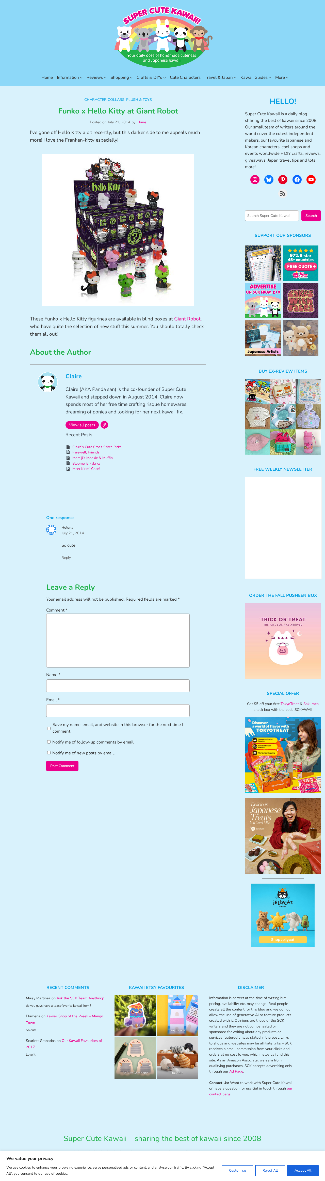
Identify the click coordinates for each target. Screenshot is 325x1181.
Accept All (303, 1170)
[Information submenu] (81, 77)
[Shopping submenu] (131, 77)
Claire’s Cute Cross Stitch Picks (97, 447)
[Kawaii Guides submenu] (270, 77)
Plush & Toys (139, 99)
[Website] (104, 425)
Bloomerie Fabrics (86, 463)
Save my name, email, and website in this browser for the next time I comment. (118, 728)
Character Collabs (104, 99)
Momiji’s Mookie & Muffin (92, 457)
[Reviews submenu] (105, 77)
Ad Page (236, 1071)
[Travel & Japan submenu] (235, 77)
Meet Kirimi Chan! (86, 468)
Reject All (270, 1170)
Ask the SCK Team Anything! (80, 998)
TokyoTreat (290, 703)
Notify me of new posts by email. (83, 753)
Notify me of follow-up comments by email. (93, 742)
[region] (162, 1166)
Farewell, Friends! (86, 452)
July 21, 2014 (72, 533)
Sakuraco (311, 703)
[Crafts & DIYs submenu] (164, 77)
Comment (57, 610)
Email (53, 700)
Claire (141, 122)
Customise (237, 1170)
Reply (66, 557)
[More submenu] (287, 77)
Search (311, 215)
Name (53, 675)
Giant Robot (187, 319)
